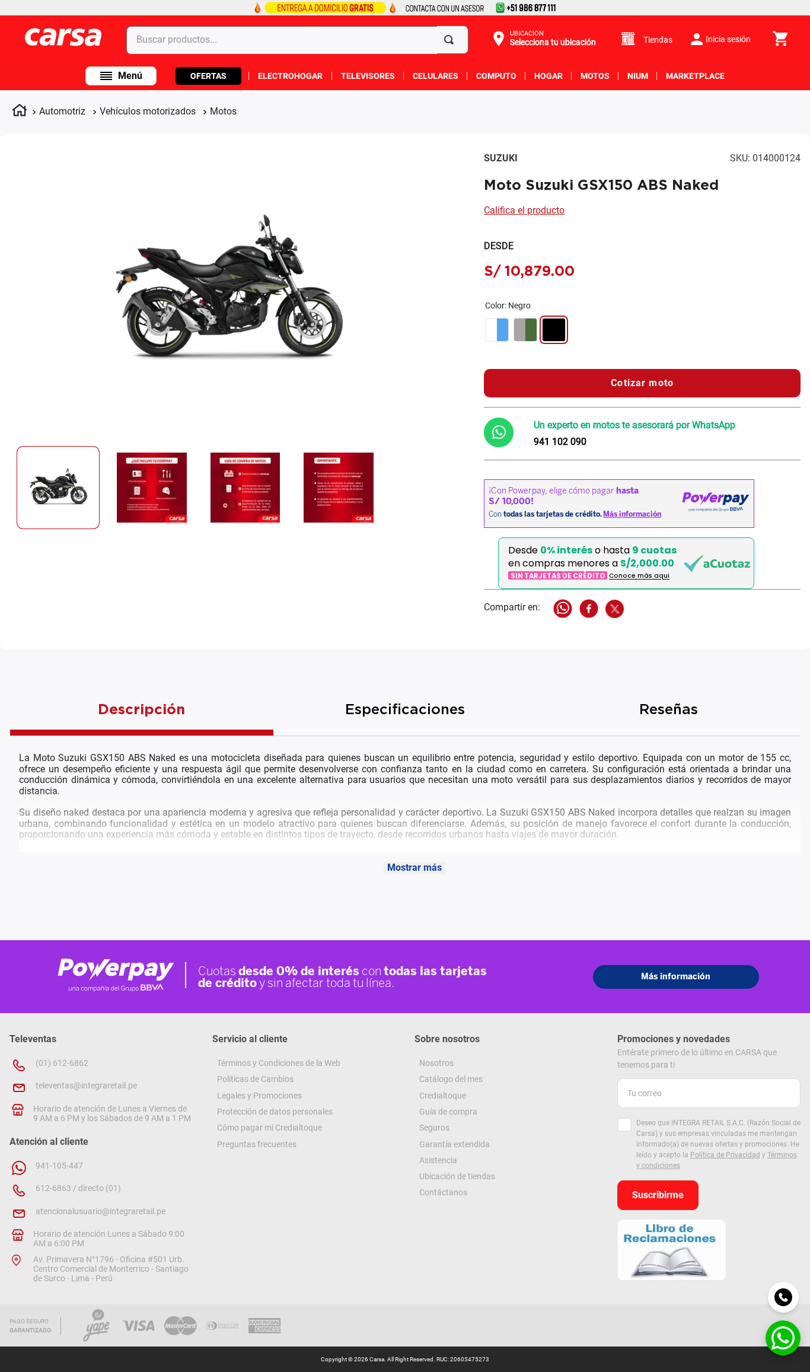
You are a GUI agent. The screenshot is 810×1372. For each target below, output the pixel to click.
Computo (496, 76)
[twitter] (614, 609)
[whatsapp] (562, 609)
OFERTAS (208, 76)
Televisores (368, 76)
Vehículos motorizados (148, 111)
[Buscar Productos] (451, 39)
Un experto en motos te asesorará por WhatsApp (634, 425)
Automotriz (62, 111)
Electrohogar (290, 76)
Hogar (548, 76)
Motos (223, 111)
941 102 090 (560, 441)
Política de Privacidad (725, 1155)
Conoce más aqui (639, 576)
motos (595, 76)
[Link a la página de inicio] (19, 112)
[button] (543, 38)
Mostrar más (414, 867)
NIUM (637, 76)
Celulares (435, 76)
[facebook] (588, 609)
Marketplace (695, 76)
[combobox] (299, 39)
